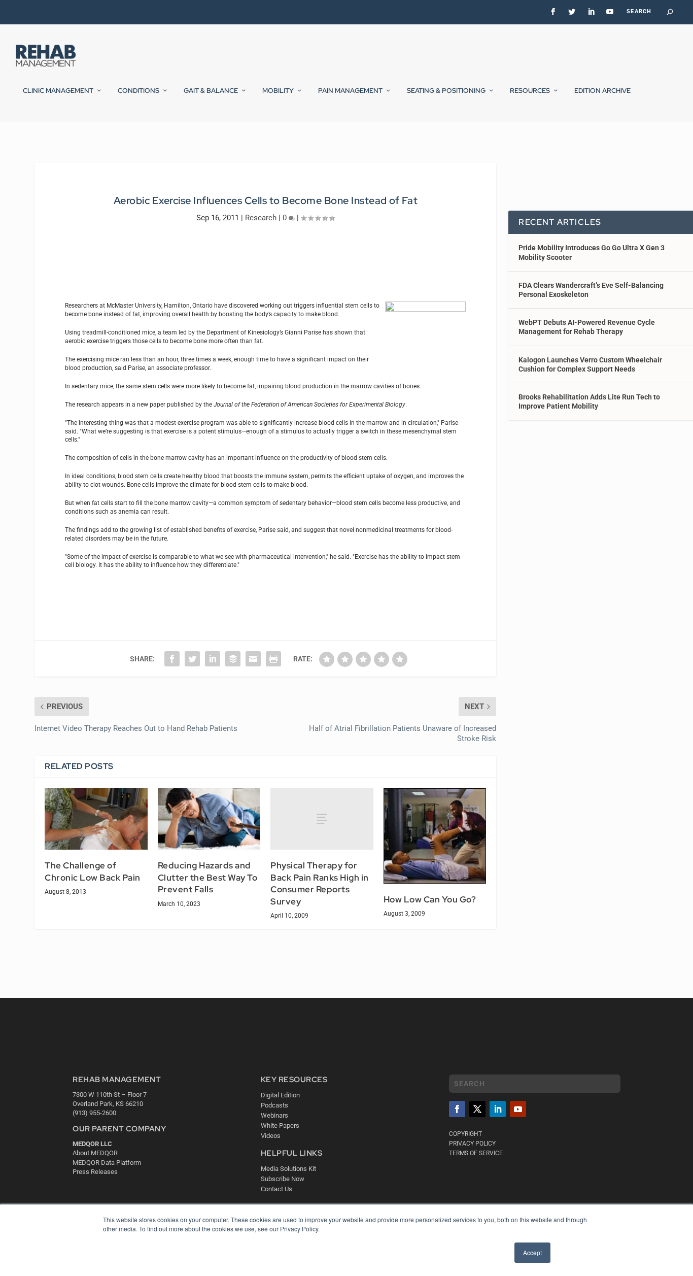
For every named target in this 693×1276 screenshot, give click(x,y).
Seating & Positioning (446, 91)
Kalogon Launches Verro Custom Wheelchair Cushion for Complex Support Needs (590, 364)
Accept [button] (532, 1252)
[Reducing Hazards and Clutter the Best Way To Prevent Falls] (209, 819)
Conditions (138, 91)
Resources (530, 91)
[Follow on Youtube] (518, 1109)
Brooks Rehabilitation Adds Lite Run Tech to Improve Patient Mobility (589, 401)
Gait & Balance (211, 91)
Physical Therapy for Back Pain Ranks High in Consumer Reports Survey (319, 883)
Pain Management (350, 91)
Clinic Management (58, 91)
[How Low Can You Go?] (435, 836)
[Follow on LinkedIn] (498, 1109)
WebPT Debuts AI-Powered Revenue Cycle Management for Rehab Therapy (586, 326)
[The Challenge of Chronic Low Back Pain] (96, 819)
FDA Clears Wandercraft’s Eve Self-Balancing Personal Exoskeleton (591, 289)
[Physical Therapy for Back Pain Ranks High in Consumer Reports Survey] (321, 819)
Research (260, 217)
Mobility (278, 91)
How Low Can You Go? (430, 899)
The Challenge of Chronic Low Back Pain (93, 871)
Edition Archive (602, 91)
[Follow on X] (477, 1109)
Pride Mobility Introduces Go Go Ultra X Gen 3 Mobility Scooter (591, 252)
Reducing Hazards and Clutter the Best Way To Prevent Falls (208, 877)
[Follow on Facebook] (457, 1109)
